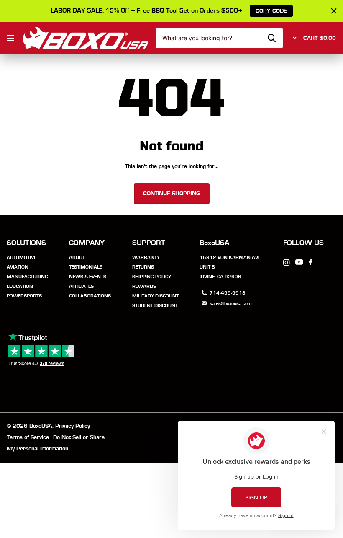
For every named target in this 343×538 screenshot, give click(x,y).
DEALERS (11, 37)
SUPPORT (148, 243)
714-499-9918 (228, 292)
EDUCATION (20, 286)
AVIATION (17, 266)
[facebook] (310, 263)
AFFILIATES (81, 286)
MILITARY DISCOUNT (155, 295)
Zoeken (271, 38)
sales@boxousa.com (231, 303)
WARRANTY (146, 257)
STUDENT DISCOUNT (155, 305)
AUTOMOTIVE (21, 257)
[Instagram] (286, 262)
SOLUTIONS (26, 243)
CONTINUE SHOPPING (171, 194)
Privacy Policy (72, 426)
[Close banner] (334, 11)
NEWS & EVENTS (87, 276)
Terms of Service (28, 437)
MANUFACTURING (27, 276)
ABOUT (77, 257)
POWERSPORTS (24, 295)
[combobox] (219, 38)
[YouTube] (299, 262)
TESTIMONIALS (85, 266)
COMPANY (87, 243)
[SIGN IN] (293, 38)
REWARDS (144, 286)
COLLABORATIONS (90, 295)
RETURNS (143, 266)
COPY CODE (271, 11)
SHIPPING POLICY (151, 276)
